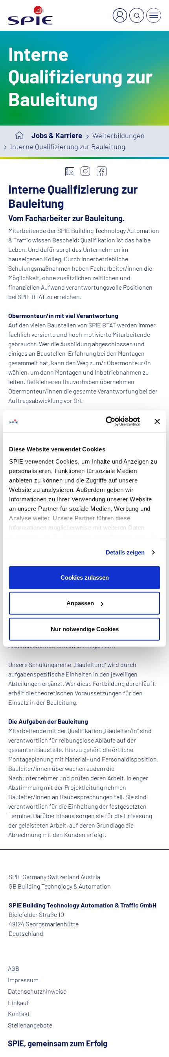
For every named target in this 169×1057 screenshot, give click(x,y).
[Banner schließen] (157, 421)
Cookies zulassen (85, 577)
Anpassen (80, 603)
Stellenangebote (30, 1025)
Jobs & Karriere (56, 135)
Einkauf (18, 1003)
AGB (13, 968)
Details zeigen (125, 552)
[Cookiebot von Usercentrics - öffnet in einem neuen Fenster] (106, 421)
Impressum (23, 980)
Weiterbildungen (118, 135)
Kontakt (19, 1014)
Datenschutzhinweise (37, 991)
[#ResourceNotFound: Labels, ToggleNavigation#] (153, 15)
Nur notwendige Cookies (85, 628)
